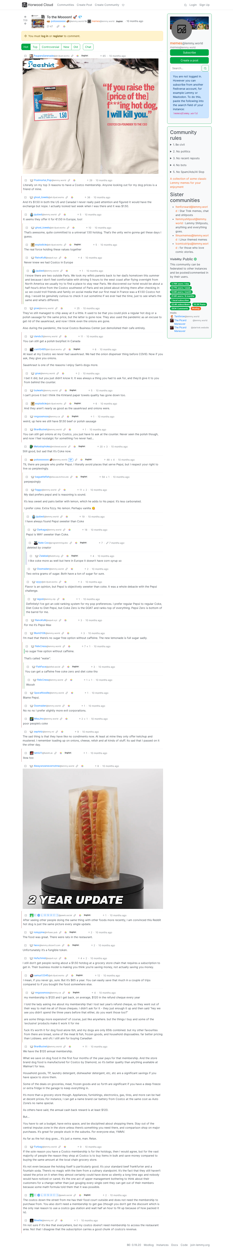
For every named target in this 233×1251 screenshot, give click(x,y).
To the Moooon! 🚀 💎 (64, 17)
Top (35, 47)
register (58, 36)
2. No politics (181, 151)
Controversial (50, 47)
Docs (174, 1245)
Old (76, 47)
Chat (88, 47)
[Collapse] (25, 55)
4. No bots (179, 165)
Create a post (189, 60)
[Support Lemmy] (123, 4)
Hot (26, 47)
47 (51, 26)
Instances (162, 1245)
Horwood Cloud (40, 5)
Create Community (107, 4)
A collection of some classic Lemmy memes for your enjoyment (188, 183)
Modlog (196, 308)
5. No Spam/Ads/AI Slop (188, 172)
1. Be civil (179, 144)
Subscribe (189, 52)
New (66, 47)
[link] (58, 26)
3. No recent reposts (186, 158)
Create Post (84, 4)
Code (184, 1245)
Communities (65, 4)
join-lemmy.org (200, 1245)
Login (193, 4)
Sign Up (204, 4)
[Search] (185, 4)
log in (44, 36)
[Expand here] (38, 22)
